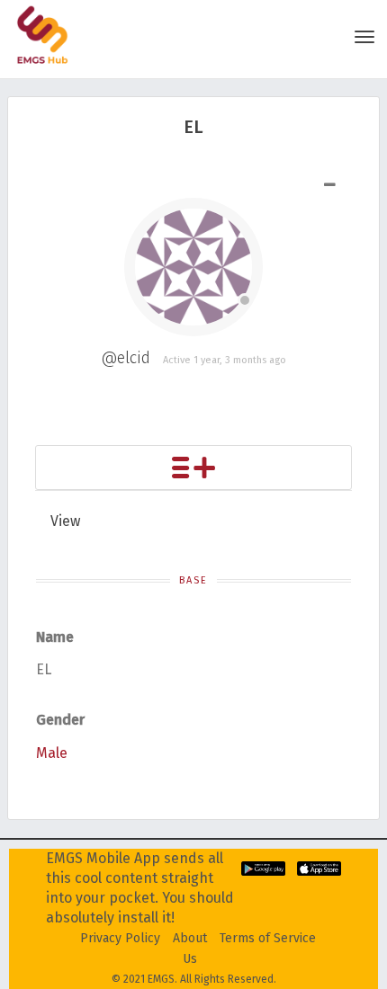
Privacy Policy (120, 938)
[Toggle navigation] (364, 37)
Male (52, 753)
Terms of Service (268, 938)
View (65, 521)
